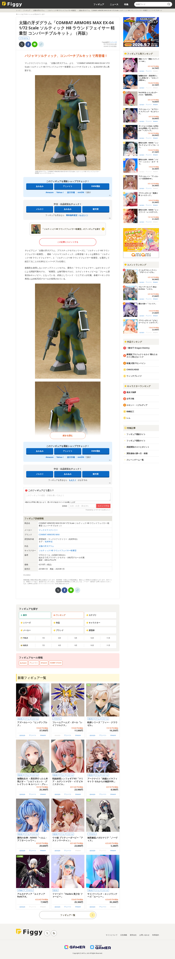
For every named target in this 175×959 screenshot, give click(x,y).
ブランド (60, 630)
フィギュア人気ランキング (140, 53)
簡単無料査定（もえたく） (77, 215)
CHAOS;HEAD (133, 369)
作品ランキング (134, 341)
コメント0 (113, 42)
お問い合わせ (144, 935)
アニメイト (67, 186)
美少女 (20, 719)
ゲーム (27, 719)
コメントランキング (136, 264)
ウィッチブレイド (134, 376)
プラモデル (24, 38)
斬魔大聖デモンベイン (136, 363)
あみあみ (40, 186)
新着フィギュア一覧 (32, 678)
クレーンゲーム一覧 (135, 459)
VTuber (20, 890)
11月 (108, 638)
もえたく (73, 480)
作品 (58, 622)
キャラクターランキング (139, 386)
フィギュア (98, 4)
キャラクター (94, 622)
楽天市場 (71, 192)
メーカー (27, 630)
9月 (76, 638)
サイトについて (112, 935)
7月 (43, 638)
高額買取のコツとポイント (138, 447)
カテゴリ (92, 615)
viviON (81, 192)
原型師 (92, 630)
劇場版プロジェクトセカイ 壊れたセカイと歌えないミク (142, 355)
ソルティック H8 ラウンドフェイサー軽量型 (62, 10)
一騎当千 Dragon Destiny (138, 348)
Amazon (50, 192)
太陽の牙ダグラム (39, 10)
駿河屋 (96, 209)
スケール (35, 719)
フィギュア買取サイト (136, 440)
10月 (92, 638)
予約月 (25, 638)
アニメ (27, 775)
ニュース (114, 4)
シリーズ (27, 622)
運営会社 (133, 935)
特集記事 (131, 427)
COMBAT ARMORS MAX (49, 534)
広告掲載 (123, 935)
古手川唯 (130, 398)
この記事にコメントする (67, 242)
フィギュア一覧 (67, 915)
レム (128, 418)
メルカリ (40, 209)
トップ (18, 10)
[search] (168, 4)
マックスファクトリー (48, 530)
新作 (25, 615)
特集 (126, 4)
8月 (59, 638)
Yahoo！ (60, 192)
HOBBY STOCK (55, 663)
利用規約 (155, 935)
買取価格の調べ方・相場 (137, 453)
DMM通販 (95, 186)
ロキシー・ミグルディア (137, 405)
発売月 (25, 645)
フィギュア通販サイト (136, 434)
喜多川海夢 (131, 392)
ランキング (60, 615)
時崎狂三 (130, 411)
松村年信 (48, 541)
